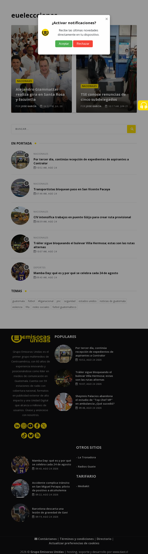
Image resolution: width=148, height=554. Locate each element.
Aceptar (64, 43)
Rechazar (83, 43)
